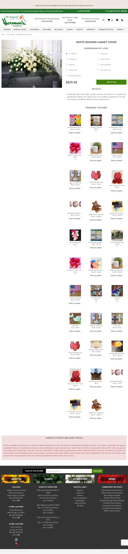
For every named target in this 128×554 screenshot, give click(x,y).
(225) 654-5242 (90, 21)
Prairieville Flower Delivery (112, 506)
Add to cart (111, 82)
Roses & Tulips (20, 29)
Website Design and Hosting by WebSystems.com (114, 551)
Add (96, 131)
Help (125, 11)
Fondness (103, 54)
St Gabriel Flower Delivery (112, 508)
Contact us (80, 493)
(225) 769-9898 (70, 22)
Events (120, 29)
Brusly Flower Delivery (112, 498)
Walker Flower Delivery (112, 511)
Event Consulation (80, 498)
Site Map (80, 506)
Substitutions (80, 500)
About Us (80, 490)
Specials (7, 29)
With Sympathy (105, 65)
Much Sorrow (105, 59)
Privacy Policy (24, 551)
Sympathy (91, 29)
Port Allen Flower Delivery (112, 503)
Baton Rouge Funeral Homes (112, 493)
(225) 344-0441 (84, 11)
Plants (79, 29)
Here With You (105, 70)
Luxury (69, 29)
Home (3, 34)
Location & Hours (114, 11)
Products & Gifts (106, 29)
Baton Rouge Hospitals (112, 495)
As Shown (72, 54)
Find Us (15, 500)
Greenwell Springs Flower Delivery (112, 500)
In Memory (72, 59)
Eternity (71, 65)
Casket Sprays (11, 34)
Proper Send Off (74, 75)
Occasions (34, 29)
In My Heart (73, 70)
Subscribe (97, 471)
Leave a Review (80, 503)
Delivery (80, 495)
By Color (58, 29)
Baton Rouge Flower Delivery (112, 490)
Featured (47, 29)
